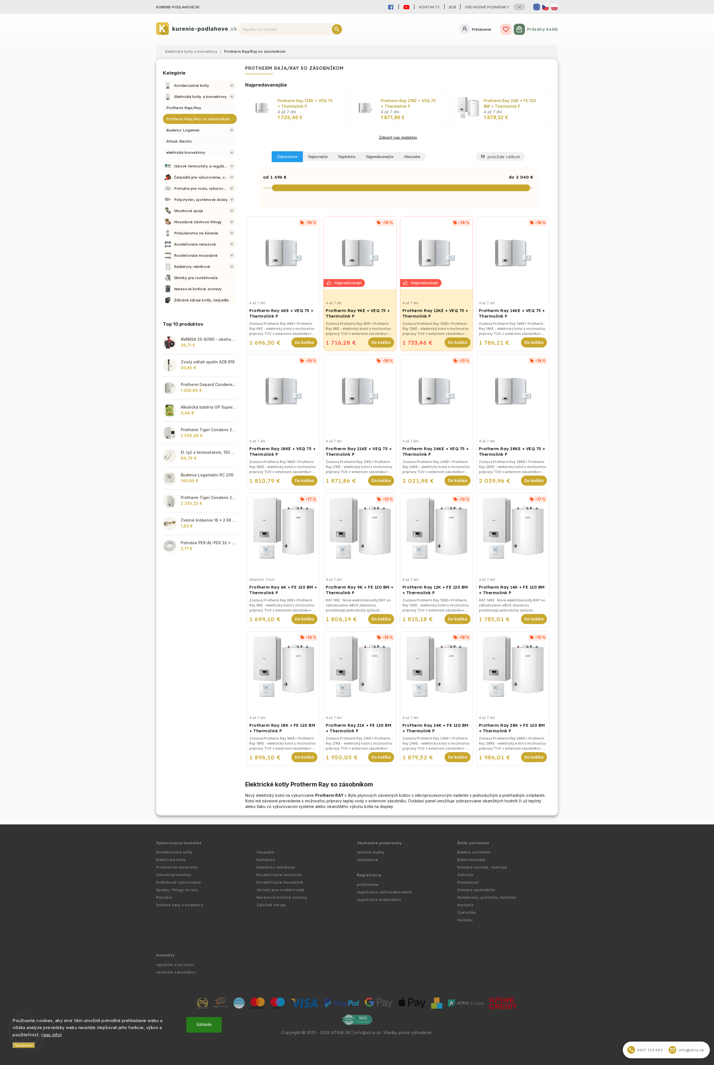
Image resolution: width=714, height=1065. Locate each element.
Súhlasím (204, 1025)
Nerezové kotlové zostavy (282, 897)
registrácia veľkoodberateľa (384, 892)
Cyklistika (466, 912)
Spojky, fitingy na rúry (177, 890)
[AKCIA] (360, 253)
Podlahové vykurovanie (178, 882)
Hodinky (465, 920)
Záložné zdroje (271, 905)
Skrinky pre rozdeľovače (281, 890)
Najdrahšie (346, 157)
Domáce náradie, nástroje (482, 867)
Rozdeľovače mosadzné (280, 882)
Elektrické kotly (171, 860)
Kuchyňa (465, 905)
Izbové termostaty (173, 875)
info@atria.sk (367, 1032)
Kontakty (429, 7)
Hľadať (337, 29)
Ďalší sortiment (473, 843)
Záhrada (465, 875)
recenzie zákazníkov (176, 972)
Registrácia (369, 875)
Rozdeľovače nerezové (279, 875)
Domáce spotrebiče (476, 890)
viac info (52, 1034)
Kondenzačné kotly (174, 852)
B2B (452, 7)
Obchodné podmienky (487, 7)
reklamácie (367, 860)
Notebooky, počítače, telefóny (486, 897)
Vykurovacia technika (179, 843)
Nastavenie (24, 1045)
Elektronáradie (471, 860)
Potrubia (164, 897)
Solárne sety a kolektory (179, 905)
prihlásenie (367, 884)
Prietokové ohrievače (177, 867)
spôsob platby (371, 852)
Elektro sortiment (474, 852)
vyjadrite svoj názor (175, 965)
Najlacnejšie (318, 157)
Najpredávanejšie (380, 157)
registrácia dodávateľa (379, 900)
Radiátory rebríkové (276, 867)
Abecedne (412, 157)
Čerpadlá (265, 852)
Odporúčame (287, 157)
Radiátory (266, 860)
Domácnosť (468, 882)
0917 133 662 (646, 1049)
